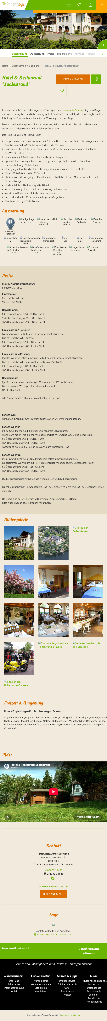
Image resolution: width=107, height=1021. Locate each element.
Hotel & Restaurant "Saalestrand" (54, 934)
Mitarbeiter (13, 984)
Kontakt (13, 991)
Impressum (93, 984)
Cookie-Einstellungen (70, 1015)
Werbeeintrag (40, 980)
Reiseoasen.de (93, 1001)
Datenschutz (93, 987)
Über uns (13, 980)
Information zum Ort (54, 887)
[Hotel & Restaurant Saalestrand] (53, 24)
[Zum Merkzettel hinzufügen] (61, 90)
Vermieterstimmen (40, 984)
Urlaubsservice (66, 980)
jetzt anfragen (73, 79)
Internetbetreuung (13, 987)
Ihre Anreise (67, 991)
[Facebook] (53, 878)
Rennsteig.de (93, 991)
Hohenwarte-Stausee (72, 110)
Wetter (67, 994)
